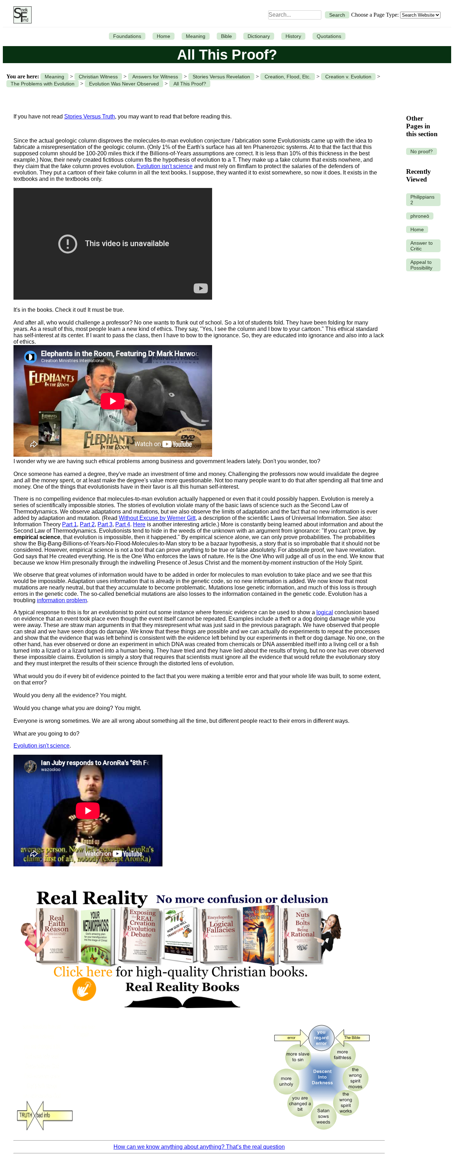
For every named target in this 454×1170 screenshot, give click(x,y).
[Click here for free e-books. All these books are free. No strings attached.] (180, 1015)
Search (337, 15)
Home (163, 36)
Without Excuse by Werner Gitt (157, 518)
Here (139, 524)
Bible (226, 36)
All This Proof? (189, 84)
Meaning (195, 36)
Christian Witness (98, 76)
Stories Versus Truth (89, 116)
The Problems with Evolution (42, 84)
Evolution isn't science (165, 166)
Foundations (127, 36)
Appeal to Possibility (421, 265)
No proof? (421, 151)
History (293, 36)
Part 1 (69, 524)
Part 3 (105, 524)
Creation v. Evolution (348, 76)
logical (324, 612)
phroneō (419, 216)
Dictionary (259, 36)
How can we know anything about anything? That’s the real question (199, 1147)
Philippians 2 (422, 199)
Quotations (329, 36)
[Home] (21, 14)
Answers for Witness (155, 76)
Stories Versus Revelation (221, 76)
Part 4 (122, 524)
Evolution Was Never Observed (124, 84)
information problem (62, 600)
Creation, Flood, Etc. (288, 76)
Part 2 (87, 524)
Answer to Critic (421, 245)
